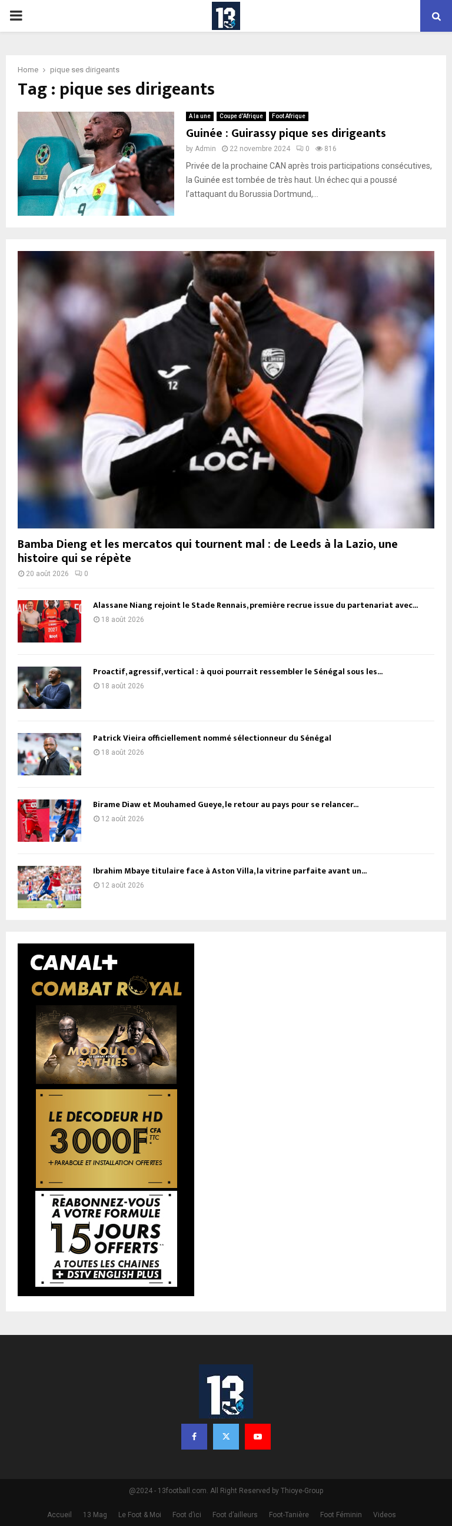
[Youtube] (258, 1437)
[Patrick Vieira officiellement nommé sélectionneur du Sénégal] (49, 754)
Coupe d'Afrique (241, 116)
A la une (200, 116)
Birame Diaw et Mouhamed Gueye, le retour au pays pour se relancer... (225, 804)
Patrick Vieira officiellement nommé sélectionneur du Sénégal (212, 738)
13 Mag (95, 1515)
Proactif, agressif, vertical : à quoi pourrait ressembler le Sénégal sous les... (238, 671)
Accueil (59, 1515)
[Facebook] (194, 1437)
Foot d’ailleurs (235, 1515)
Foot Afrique (288, 116)
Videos (384, 1515)
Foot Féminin (341, 1515)
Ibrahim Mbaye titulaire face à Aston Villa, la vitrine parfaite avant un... (230, 871)
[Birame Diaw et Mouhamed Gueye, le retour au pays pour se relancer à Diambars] (49, 820)
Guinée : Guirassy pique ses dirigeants (286, 133)
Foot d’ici (186, 1515)
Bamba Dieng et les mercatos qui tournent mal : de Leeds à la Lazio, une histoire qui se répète (208, 551)
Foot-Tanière (289, 1515)
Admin (205, 149)
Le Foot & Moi (139, 1515)
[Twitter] (226, 1437)
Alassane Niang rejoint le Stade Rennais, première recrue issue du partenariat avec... (255, 605)
